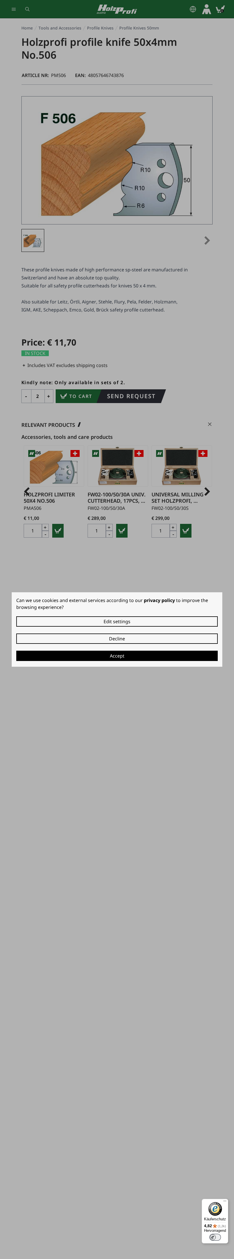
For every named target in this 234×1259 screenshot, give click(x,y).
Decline (117, 639)
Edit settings (117, 621)
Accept (117, 656)
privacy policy (159, 600)
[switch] (215, 1237)
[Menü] (224, 1202)
